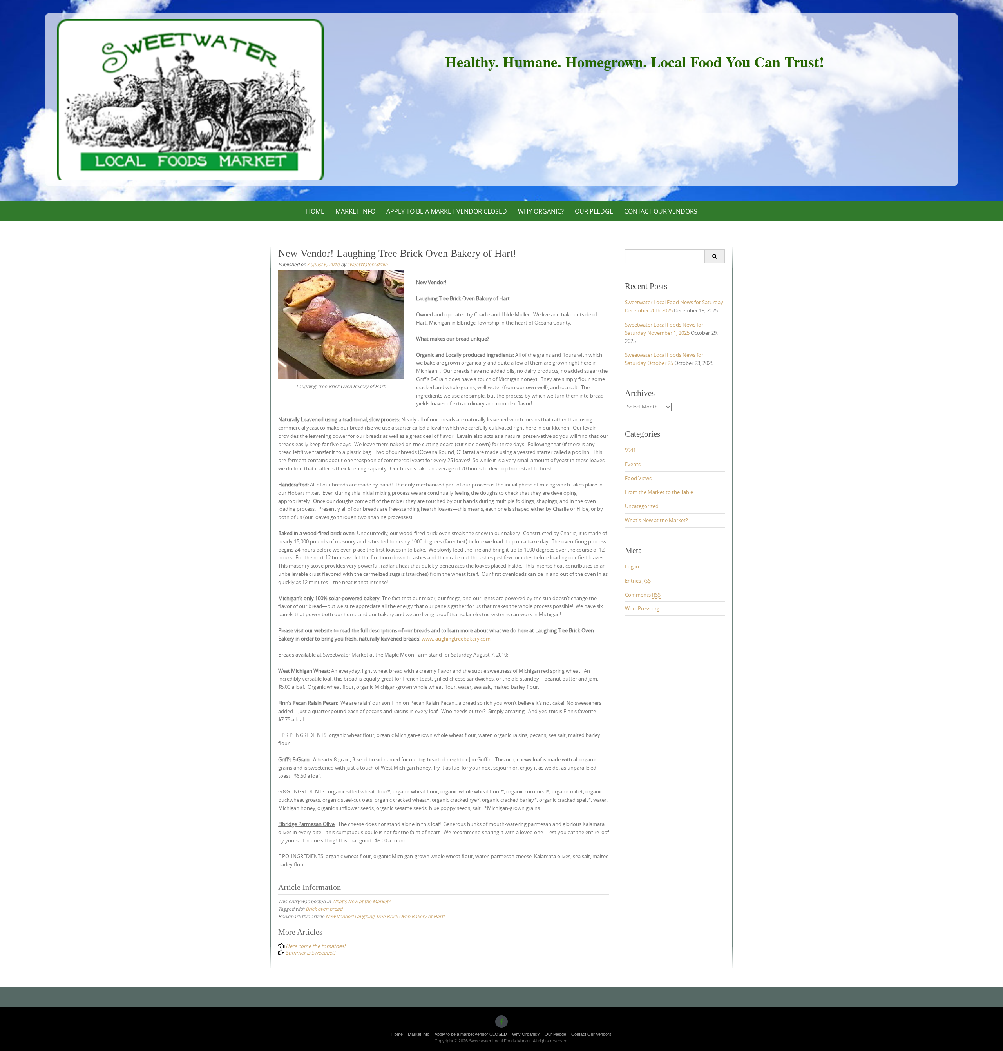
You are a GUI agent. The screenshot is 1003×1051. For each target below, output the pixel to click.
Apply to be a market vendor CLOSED (446, 211)
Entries (638, 580)
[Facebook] (501, 1021)
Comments (643, 594)
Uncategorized (642, 506)
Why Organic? (541, 211)
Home (315, 211)
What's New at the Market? (361, 901)
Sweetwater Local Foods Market (190, 99)
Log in (632, 566)
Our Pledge (594, 211)
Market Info (355, 211)
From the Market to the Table (659, 492)
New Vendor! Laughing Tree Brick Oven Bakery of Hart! (385, 916)
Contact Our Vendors (660, 211)
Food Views (638, 478)
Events (633, 464)
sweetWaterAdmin (367, 264)
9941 (630, 450)
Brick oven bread (324, 909)
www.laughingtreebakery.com (456, 638)
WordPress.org (642, 608)
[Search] (714, 256)
